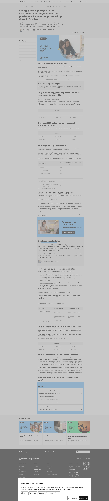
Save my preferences (72, 498)
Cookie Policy (71, 489)
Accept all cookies (83, 498)
